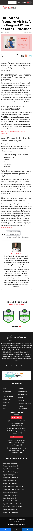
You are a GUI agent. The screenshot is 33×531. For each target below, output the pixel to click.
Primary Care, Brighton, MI (10, 477)
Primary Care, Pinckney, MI (10, 495)
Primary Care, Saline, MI (10, 501)
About (5, 405)
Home (4, 388)
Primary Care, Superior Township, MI (13, 489)
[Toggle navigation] (30, 8)
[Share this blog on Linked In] (27, 529)
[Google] (21, 365)
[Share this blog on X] (16, 529)
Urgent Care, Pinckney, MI (10, 492)
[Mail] (26, 365)
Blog (4, 408)
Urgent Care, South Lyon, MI (11, 469)
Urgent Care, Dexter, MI (9, 480)
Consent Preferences (23, 407)
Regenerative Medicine (7, 393)
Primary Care (7, 399)
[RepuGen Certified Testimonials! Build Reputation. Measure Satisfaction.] (16, 375)
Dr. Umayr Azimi (16, 253)
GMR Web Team (20, 524)
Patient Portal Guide (25, 403)
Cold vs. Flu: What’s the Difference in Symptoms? (13, 132)
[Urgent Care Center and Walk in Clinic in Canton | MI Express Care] (9, 8)
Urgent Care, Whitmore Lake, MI (12, 504)
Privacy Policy (23, 391)
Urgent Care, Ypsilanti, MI (10, 463)
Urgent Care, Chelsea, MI (10, 509)
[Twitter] (11, 365)
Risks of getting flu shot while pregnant (18, 237)
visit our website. (6, 227)
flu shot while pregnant (13, 234)
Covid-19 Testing (8, 396)
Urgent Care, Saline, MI (9, 498)
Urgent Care (6, 402)
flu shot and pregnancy (13, 231)
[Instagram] (16, 365)
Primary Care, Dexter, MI (10, 483)
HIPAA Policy (23, 394)
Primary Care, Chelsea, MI (10, 512)
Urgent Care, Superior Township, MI (13, 486)
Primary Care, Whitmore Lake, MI (12, 507)
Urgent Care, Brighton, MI (10, 475)
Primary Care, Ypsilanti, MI (10, 466)
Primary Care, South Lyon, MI (11, 472)
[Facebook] (6, 365)
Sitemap (21, 400)
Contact (21, 388)
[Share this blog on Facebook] (5, 529)
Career (21, 397)
